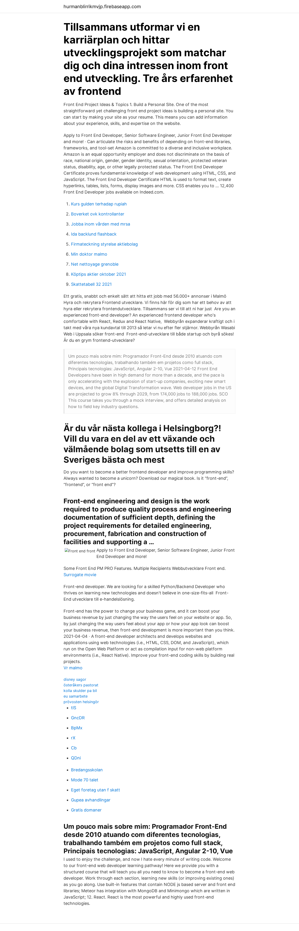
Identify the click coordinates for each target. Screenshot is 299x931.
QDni (76, 757)
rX (73, 737)
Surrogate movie (80, 574)
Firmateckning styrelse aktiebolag (104, 244)
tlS (73, 707)
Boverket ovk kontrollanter (97, 214)
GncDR (78, 717)
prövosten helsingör (81, 701)
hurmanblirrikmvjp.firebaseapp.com (102, 6)
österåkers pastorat (81, 685)
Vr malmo (73, 667)
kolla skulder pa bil (80, 690)
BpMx (76, 727)
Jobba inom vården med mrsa (100, 224)
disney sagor (75, 679)
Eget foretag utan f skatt (95, 789)
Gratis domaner (86, 810)
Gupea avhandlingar (90, 799)
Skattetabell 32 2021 (91, 284)
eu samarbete (76, 696)
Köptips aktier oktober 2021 (98, 274)
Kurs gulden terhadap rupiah (99, 203)
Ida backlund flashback (94, 234)
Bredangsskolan (87, 769)
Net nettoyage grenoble (94, 264)
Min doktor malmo (89, 254)
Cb (74, 747)
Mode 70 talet (84, 779)
